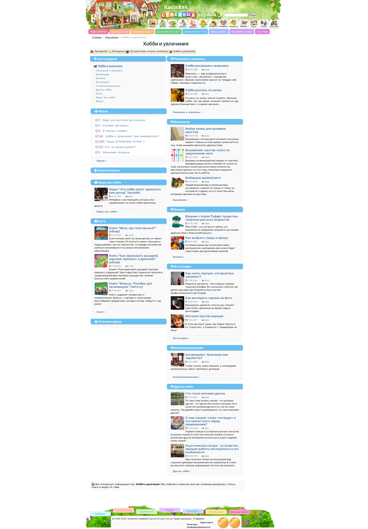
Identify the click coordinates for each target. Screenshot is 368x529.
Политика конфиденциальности (198, 525)
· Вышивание (101, 74)
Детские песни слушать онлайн (264, 23)
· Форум (98, 101)
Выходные (118, 51)
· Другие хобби (102, 89)
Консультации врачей (123, 510)
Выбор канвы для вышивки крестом (205, 130)
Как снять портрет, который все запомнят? (209, 275)
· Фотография (101, 82)
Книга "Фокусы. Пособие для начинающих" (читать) (130, 285)
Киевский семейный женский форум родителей (152, 24)
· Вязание (99, 78)
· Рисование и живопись (108, 70)
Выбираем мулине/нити (202, 178)
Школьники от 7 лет (195, 31)
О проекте (199, 518)
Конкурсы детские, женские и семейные (193, 511)
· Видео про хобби (104, 97)
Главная (97, 37)
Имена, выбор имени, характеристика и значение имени (244, 24)
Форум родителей (169, 509)
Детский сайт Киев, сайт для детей (162, 24)
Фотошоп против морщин (204, 316)
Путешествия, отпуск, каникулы (149, 51)
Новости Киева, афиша (233, 24)
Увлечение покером (116, 152)
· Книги (98, 93)
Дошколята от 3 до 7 (168, 31)
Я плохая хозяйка (115, 130)
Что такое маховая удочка (205, 393)
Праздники (111, 37)
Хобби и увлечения (184, 51)
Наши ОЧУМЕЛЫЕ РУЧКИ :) (126, 141)
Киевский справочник (146, 511)
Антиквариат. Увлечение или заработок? (206, 356)
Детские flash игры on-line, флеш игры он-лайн (254, 24)
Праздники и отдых (241, 31)
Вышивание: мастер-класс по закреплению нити (207, 151)
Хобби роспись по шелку (203, 90)
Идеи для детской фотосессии (123, 120)
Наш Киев (262, 31)
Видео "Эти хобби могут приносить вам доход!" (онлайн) (135, 190)
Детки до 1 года (119, 31)
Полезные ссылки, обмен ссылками (239, 512)
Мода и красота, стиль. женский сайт (193, 24)
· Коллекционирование (107, 85)
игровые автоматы (115, 125)
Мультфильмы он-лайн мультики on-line (274, 24)
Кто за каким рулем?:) (120, 147)
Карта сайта (206, 522)
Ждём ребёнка (98, 31)
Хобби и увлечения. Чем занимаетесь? (132, 136)
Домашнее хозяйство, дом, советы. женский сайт (203, 24)
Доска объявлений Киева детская (216, 511)
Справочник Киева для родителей (172, 24)
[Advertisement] (236, 6)
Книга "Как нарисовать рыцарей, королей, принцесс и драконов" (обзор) (133, 259)
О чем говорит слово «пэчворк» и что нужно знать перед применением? (210, 421)
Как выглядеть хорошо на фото (208, 298)
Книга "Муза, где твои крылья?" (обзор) (132, 229)
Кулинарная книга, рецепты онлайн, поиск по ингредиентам (183, 24)
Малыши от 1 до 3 (143, 31)
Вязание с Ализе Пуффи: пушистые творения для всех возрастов (211, 218)
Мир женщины (219, 31)
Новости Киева (100, 514)
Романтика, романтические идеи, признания (223, 23)
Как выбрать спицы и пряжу (206, 238)
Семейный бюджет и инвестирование (213, 23)
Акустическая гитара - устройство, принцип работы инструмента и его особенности (212, 449)
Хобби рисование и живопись (207, 66)
